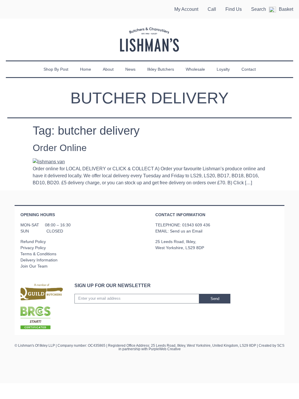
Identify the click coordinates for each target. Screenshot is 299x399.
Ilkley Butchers (160, 69)
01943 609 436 (196, 225)
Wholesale (195, 69)
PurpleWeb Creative (165, 349)
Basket (286, 9)
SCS (280, 346)
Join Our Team (34, 266)
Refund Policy (33, 241)
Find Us (233, 9)
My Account (186, 9)
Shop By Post (56, 69)
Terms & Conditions (38, 253)
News (130, 69)
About (108, 69)
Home (85, 69)
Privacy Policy (33, 247)
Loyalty (223, 69)
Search (258, 9)
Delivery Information (39, 260)
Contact (248, 69)
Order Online (60, 148)
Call (212, 9)
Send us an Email (186, 231)
